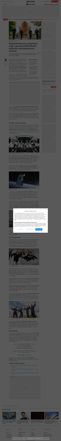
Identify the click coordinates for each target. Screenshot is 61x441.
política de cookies (38, 218)
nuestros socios (28, 213)
